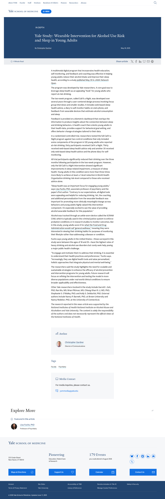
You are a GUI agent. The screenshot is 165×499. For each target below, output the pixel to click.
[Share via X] (132, 61)
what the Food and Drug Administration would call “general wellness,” (78, 226)
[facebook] (137, 456)
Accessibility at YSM (74, 484)
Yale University (43, 488)
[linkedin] (148, 456)
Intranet (11, 484)
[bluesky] (132, 456)
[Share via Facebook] (136, 61)
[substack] (153, 456)
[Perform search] (155, 2)
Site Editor (41, 484)
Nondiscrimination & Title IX (106, 484)
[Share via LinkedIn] (140, 61)
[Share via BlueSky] (144, 61)
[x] (132, 461)
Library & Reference (75, 488)
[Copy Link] (152, 410)
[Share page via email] (148, 61)
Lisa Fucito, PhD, (63, 189)
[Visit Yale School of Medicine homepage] (26, 443)
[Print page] (152, 61)
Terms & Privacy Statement (17, 488)
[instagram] (142, 456)
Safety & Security (133, 484)
